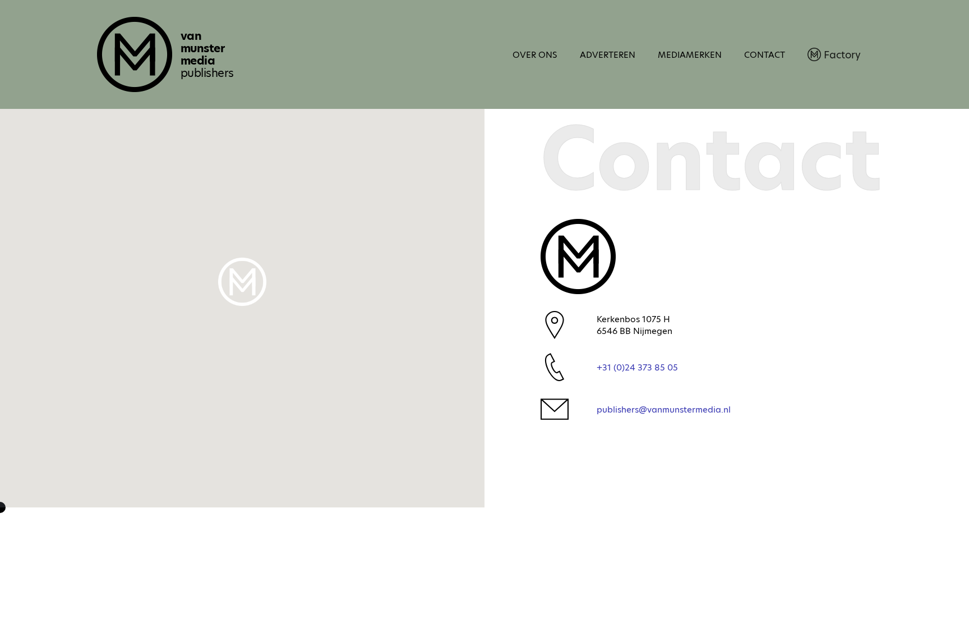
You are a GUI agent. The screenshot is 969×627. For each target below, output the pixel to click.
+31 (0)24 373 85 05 (637, 367)
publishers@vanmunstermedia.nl (664, 409)
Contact (764, 55)
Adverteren (607, 55)
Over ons (535, 55)
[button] (242, 282)
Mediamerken (690, 55)
